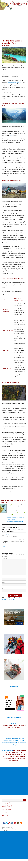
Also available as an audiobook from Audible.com (15, 521)
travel (8, 491)
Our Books (4, 812)
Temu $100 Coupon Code (14, 717)
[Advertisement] (14, 24)
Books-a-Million (11, 519)
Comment (5, 558)
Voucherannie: (14, 723)
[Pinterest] (15, 823)
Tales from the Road (7, 806)
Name (4, 577)
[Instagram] (12, 823)
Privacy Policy (5, 830)
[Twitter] (6, 823)
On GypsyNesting (6, 809)
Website (4, 588)
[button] (27, 1)
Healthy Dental (8, 534)
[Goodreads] (18, 823)
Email (4, 582)
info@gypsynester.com (7, 827)
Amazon (9, 517)
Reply (4, 546)
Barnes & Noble (15, 517)
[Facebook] (4, 823)
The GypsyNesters (6, 803)
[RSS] (21, 823)
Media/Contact (6, 816)
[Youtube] (9, 823)
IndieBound (21, 517)
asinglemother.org (7, 750)
